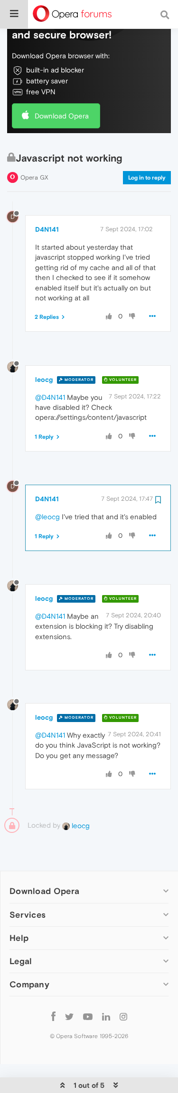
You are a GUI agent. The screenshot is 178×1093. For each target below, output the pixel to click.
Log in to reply (147, 177)
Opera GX (34, 177)
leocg (44, 379)
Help (18, 938)
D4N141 (47, 229)
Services (27, 915)
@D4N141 (50, 397)
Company (29, 984)
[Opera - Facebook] (53, 1016)
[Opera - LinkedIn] (106, 1016)
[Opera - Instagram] (123, 1016)
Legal (20, 961)
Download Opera (62, 116)
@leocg (47, 517)
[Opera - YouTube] (87, 1016)
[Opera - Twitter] (69, 1016)
